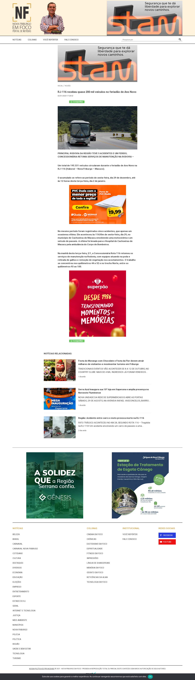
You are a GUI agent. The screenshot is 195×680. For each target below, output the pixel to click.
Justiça (16, 615)
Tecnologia (18, 653)
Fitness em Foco (95, 553)
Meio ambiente (20, 620)
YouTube (167, 542)
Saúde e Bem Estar (22, 649)
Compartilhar (78, 102)
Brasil (16, 539)
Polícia (16, 634)
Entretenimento (21, 591)
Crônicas (91, 539)
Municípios (18, 625)
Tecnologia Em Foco (97, 582)
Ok (150, 676)
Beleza (16, 534)
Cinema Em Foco (95, 534)
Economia (17, 572)
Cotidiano (18, 553)
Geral (16, 606)
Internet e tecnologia (24, 610)
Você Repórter (50, 40)
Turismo (17, 658)
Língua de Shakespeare (98, 563)
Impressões (92, 558)
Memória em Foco (95, 568)
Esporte (17, 596)
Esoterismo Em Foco (97, 544)
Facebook (168, 535)
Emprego (17, 587)
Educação (18, 577)
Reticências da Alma (97, 577)
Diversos (17, 568)
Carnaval (18, 544)
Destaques (18, 563)
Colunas (32, 40)
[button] (179, 39)
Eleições (17, 582)
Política (17, 639)
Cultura (17, 558)
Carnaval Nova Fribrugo (25, 548)
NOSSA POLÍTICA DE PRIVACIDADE (41, 669)
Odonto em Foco (95, 572)
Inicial (60, 86)
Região (68, 86)
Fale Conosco (71, 40)
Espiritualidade (95, 548)
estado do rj (19, 601)
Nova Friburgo (20, 629)
